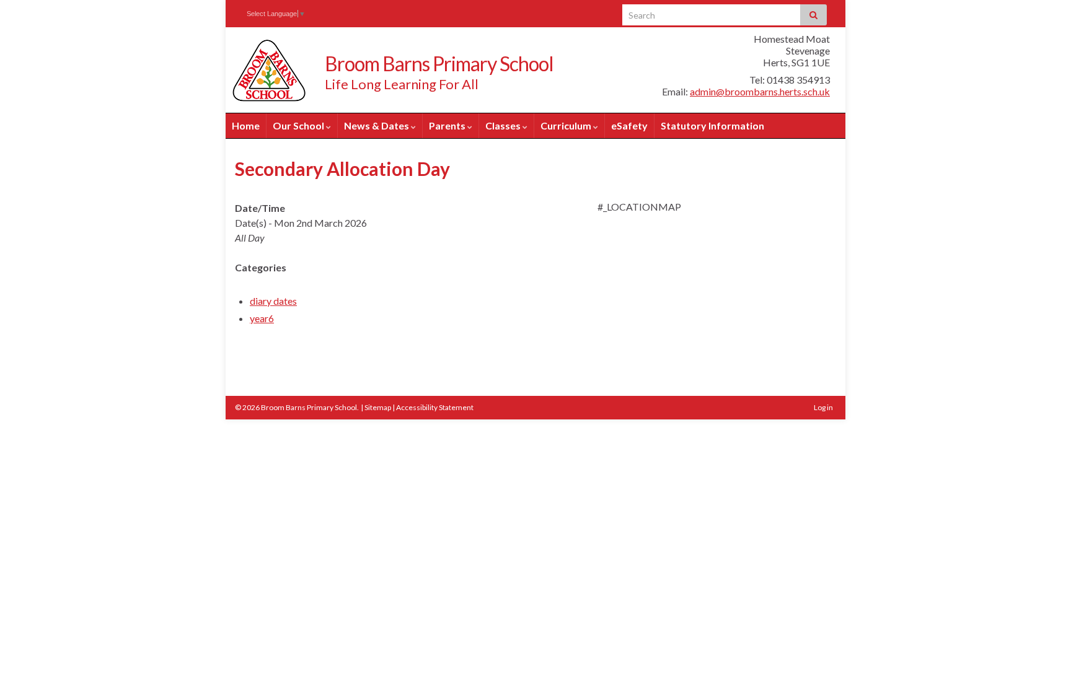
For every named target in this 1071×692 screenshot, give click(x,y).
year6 (262, 318)
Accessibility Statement (435, 407)
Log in (823, 407)
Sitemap (377, 407)
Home (246, 125)
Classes (503, 125)
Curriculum (566, 125)
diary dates (273, 301)
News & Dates (377, 125)
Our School (299, 125)
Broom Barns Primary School (439, 63)
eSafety (629, 125)
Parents (448, 125)
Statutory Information (712, 125)
